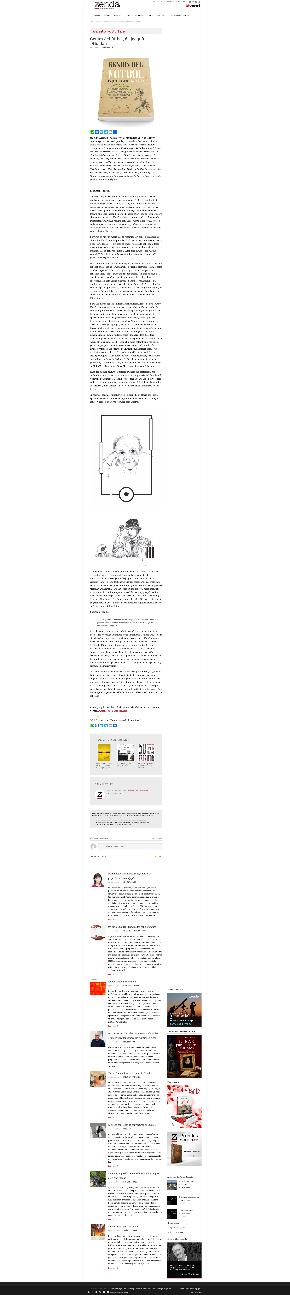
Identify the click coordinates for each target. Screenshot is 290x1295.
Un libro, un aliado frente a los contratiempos (132, 926)
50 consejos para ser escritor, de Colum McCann (146, 765)
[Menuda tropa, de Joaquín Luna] (126, 752)
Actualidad (139, 15)
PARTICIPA (177, 2)
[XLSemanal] (193, 5)
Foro (185, 15)
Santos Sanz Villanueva (131, 985)
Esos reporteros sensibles (189, 1197)
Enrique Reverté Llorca (131, 1077)
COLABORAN (157, 2)
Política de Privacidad (143, 1289)
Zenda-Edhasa (175, 15)
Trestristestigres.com (119, 1289)
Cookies (153, 1289)
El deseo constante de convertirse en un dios (132, 1124)
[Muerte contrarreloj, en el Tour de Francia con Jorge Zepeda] (105, 752)
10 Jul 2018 (94, 47)
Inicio (91, 21)
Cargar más (126, 1276)
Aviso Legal (131, 1289)
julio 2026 (174, 1232)
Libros (127, 15)
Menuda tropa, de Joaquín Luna (124, 764)
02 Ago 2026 (183, 1190)
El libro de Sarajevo (186, 1210)
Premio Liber (184, 1289)
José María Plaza (129, 882)
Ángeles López (127, 1129)
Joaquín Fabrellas (129, 1230)
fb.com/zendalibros (114, 793)
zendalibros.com (106, 47)
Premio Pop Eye (195, 1289)
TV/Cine (161, 15)
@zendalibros (144, 791)
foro (101, 815)
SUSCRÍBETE (167, 2)
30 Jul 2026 (182, 1203)
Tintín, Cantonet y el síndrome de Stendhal (130, 1073)
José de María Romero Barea (133, 931)
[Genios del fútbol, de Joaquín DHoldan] (126, 91)
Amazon (101, 710)
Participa (160, 1289)
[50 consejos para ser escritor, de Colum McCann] (146, 752)
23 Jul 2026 (182, 1216)
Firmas (96, 15)
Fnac (109, 710)
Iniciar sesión (156, 838)
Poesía (106, 15)
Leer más (112, 919)
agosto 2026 (175, 1227)
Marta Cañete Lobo (129, 1182)
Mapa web (167, 1289)
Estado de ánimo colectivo (122, 981)
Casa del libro (120, 710)
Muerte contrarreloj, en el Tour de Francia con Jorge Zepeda (104, 765)
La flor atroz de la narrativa (123, 1226)
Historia (117, 15)
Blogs (151, 15)
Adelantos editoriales (109, 21)
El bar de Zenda (184, 1188)
